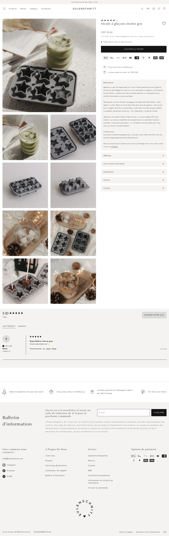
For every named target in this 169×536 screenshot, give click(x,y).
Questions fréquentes (98, 456)
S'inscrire (159, 413)
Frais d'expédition (123, 36)
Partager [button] (54, 348)
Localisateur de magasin (56, 470)
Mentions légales (126, 532)
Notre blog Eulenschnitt (56, 466)
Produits (13, 9)
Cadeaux (34, 9)
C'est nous (50, 456)
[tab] (8, 326)
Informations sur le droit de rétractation (100, 481)
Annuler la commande (98, 488)
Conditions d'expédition (99, 475)
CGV (165, 532)
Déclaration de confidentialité (148, 532)
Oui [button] (44, 348)
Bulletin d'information (55, 475)
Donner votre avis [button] (154, 315)
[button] (142, 9)
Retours (91, 461)
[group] (15, 313)
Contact (91, 466)
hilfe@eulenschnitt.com (12, 459)
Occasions (46, 9)
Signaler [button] (48, 348)
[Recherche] (142, 9)
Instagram (114, 146)
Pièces (23, 9)
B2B (90, 470)
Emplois (48, 461)
